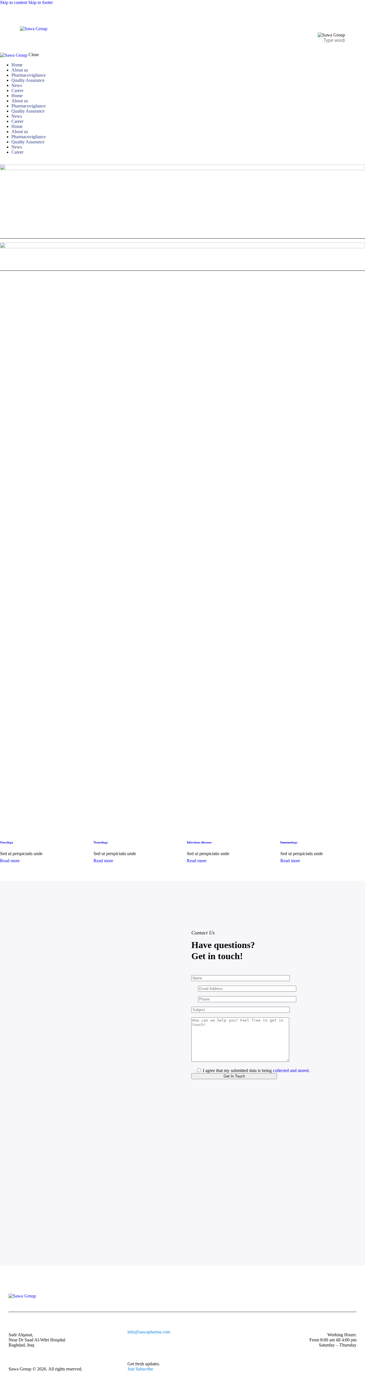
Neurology (101, 842)
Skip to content (13, 2)
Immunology (289, 842)
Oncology (6, 842)
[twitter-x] (8, 161)
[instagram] (19, 161)
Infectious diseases (199, 842)
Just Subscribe (140, 1368)
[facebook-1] (3, 161)
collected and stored (291, 1070)
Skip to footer (40, 2)
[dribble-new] (13, 161)
